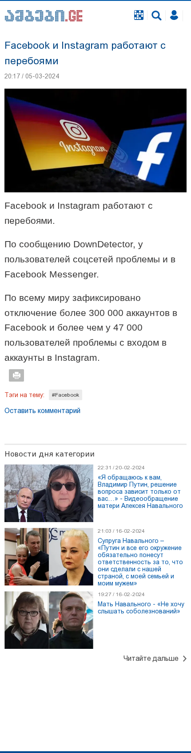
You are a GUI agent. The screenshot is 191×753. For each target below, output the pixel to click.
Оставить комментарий (42, 410)
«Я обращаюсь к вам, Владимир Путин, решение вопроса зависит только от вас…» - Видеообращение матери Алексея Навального (140, 491)
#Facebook (65, 395)
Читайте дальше (151, 658)
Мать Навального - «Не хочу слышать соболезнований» (141, 608)
